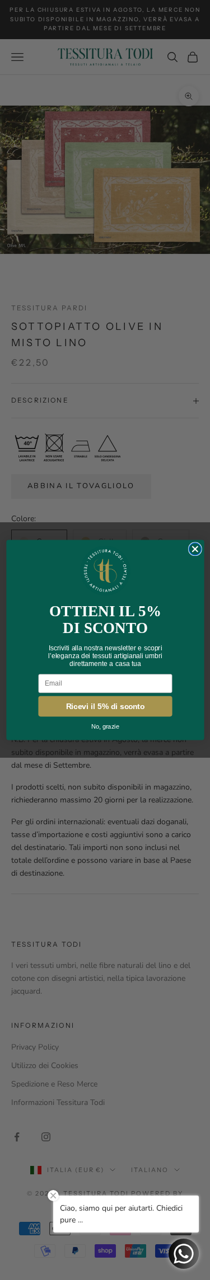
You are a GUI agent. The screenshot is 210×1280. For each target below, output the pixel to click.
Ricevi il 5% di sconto (105, 706)
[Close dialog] (195, 549)
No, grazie (105, 727)
